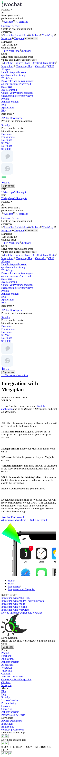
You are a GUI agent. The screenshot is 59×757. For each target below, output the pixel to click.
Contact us (6, 709)
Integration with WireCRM (15, 609)
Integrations (7, 723)
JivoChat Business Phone (17, 63)
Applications (7, 107)
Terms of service (9, 700)
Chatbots (34, 35)
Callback (26, 50)
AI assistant (22, 21)
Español (13, 192)
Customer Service (10, 26)
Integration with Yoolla (13, 603)
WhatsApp (47, 35)
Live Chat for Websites (16, 35)
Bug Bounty (7, 726)
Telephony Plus (24, 66)
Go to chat (8, 647)
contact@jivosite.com (12, 729)
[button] (29, 9)
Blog (3, 110)
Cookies (5, 706)
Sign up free (8, 186)
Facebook (6, 655)
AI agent (8, 21)
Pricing (5, 98)
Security (5, 697)
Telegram (19, 38)
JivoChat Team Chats (44, 63)
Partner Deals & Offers (13, 714)
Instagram (6, 685)
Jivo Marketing (12, 50)
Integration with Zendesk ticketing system (22, 600)
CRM (51, 66)
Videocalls (40, 66)
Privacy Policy (8, 703)
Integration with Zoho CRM (15, 598)
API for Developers (11, 720)
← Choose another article (14, 375)
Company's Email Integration (16, 679)
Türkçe (5, 192)
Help (3, 104)
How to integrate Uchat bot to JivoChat (21, 612)
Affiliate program (10, 101)
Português (22, 192)
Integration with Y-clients (14, 606)
